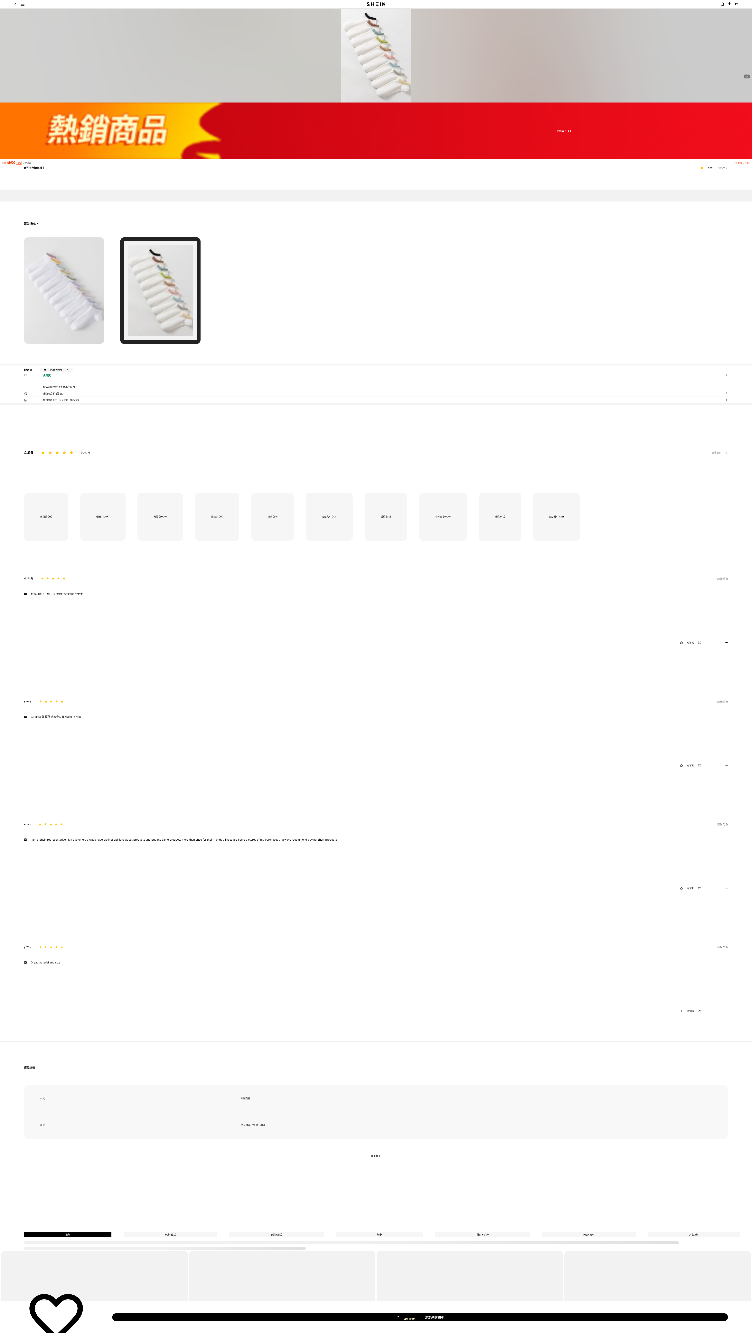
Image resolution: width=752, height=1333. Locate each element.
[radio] (64, 290)
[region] (376, 449)
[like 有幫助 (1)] (682, 1011)
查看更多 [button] (716, 452)
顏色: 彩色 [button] (30, 223)
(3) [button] (699, 888)
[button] (15, 4)
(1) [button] (699, 1011)
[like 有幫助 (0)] (681, 642)
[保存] (56, 1317)
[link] (722, 4)
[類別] (22, 4)
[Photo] (160, 1247)
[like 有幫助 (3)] (681, 888)
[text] (376, 594)
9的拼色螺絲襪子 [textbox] (34, 167)
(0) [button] (699, 642)
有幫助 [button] (690, 642)
